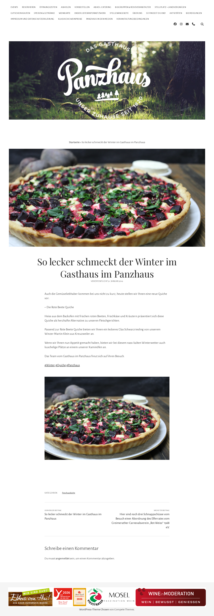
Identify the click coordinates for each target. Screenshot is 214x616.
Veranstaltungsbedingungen (132, 19)
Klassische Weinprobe (70, 19)
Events (14, 7)
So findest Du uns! (156, 13)
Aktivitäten (176, 13)
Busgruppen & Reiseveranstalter (133, 7)
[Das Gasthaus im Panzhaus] (107, 114)
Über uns (137, 13)
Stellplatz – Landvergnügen (170, 7)
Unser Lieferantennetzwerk (90, 13)
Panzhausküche (68, 493)
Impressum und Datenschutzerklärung (32, 19)
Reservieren (29, 7)
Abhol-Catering (102, 7)
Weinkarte (64, 13)
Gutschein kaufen (20, 13)
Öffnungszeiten (48, 7)
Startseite (74, 142)
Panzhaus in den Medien (99, 19)
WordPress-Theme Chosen (94, 609)
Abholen (66, 7)
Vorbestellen (82, 7)
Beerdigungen (194, 13)
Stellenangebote (119, 13)
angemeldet (62, 558)
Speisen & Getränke (44, 13)
